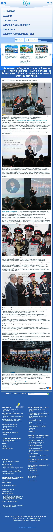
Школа (30, 422)
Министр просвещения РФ (9, 211)
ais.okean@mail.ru (32, 480)
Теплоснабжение (7, 480)
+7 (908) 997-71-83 (32, 472)
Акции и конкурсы (7, 429)
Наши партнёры (7, 431)
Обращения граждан (8, 493)
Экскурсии (5, 434)
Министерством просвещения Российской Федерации (32, 120)
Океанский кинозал (33, 453)
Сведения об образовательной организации (10, 410)
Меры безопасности (8, 466)
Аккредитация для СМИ (9, 440)
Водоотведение (7, 482)
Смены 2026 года (7, 464)
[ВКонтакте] (48, 388)
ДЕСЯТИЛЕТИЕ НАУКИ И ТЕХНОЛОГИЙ (13, 505)
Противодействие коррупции (10, 426)
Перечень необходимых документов (12, 471)
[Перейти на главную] (26, 2)
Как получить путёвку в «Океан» (11, 461)
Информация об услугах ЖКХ (10, 424)
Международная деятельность (10, 432)
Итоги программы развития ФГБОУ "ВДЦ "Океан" (13, 414)
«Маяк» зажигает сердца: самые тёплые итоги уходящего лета (41, 57)
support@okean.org (34, 520)
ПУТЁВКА (10, 11)
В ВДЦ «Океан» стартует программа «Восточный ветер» (11, 57)
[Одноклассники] (50, 388)
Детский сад (32, 431)
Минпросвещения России (22, 381)
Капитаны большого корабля (36, 440)
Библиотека (32, 428)
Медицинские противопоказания (11, 462)
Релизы (5, 443)
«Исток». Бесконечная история (36, 439)
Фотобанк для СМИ (8, 448)
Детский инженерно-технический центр (38, 411)
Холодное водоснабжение (9, 485)
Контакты (5, 417)
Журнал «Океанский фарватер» (11, 441)
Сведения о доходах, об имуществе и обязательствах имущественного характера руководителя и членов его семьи (12, 421)
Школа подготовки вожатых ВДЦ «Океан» (13, 416)
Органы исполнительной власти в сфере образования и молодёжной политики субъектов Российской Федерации (13, 469)
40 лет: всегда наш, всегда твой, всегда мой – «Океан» (38, 456)
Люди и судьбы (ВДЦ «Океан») (36, 442)
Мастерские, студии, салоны (36, 420)
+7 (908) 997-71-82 (32, 470)
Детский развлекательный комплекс (37, 426)
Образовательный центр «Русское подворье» (37, 410)
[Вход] (50, 3)
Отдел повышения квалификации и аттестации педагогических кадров (37, 424)
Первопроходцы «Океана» (35, 445)
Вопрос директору (7, 491)
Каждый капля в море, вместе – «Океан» (39, 450)
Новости (5, 445)
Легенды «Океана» (33, 451)
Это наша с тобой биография (36, 447)
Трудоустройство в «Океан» (10, 411)
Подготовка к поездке (8, 473)
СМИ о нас (6, 446)
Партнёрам (6, 427)
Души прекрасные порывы (35, 448)
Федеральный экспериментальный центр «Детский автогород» (39, 414)
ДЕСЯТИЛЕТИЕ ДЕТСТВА (9, 506)
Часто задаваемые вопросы (10, 501)
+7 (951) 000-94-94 (32, 461)
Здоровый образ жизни (34, 419)
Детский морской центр (34, 429)
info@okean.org (2, 3)
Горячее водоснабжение (9, 484)
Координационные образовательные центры (38, 417)
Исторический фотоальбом (35, 443)
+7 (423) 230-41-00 (5, 3)
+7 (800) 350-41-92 (32, 468)
